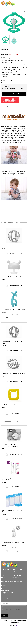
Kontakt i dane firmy (6, 594)
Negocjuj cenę (15, 93)
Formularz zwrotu (6, 589)
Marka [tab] (22, 107)
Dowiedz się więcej (16, 253)
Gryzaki (16, 83)
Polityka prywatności (6, 587)
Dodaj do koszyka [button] (16, 318)
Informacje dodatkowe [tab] (12, 107)
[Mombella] (10, 100)
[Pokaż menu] (25, 3)
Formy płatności (5, 590)
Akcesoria (10, 83)
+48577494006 (5, 579)
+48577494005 (17, 576)
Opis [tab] (3, 107)
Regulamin (4, 585)
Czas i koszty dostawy (7, 592)
